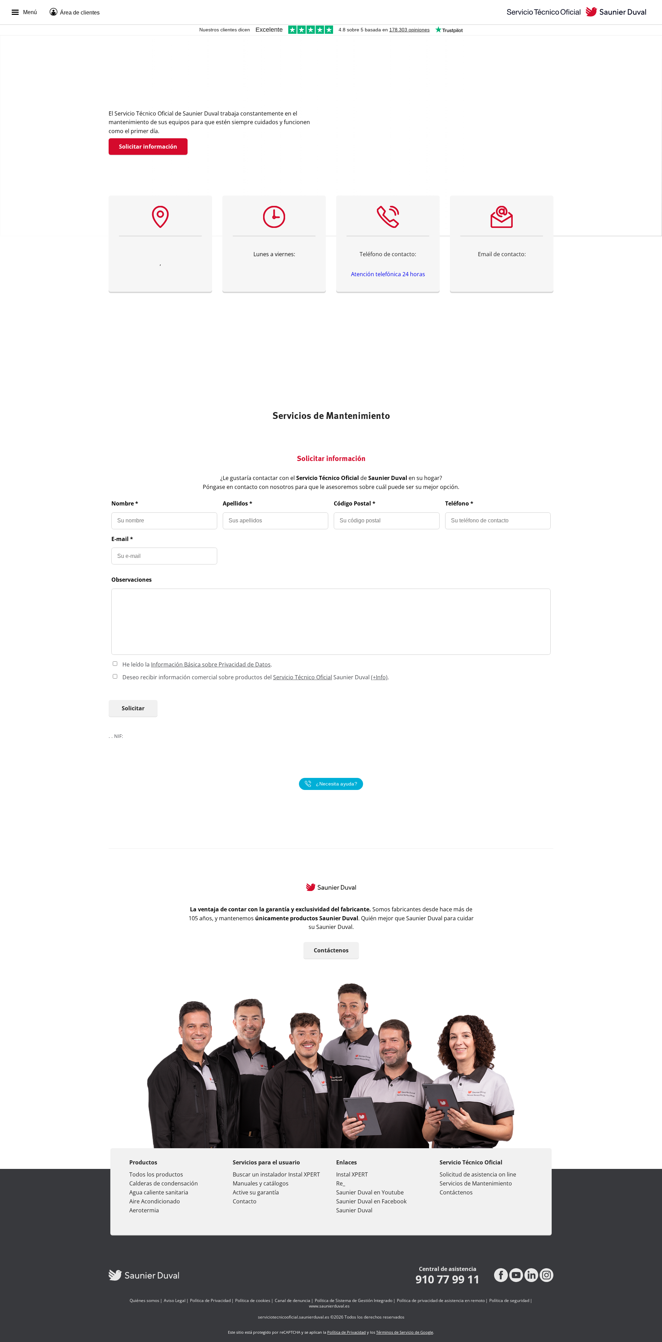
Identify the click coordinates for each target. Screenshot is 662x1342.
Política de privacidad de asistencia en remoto (441, 1300)
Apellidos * (237, 503)
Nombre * (124, 503)
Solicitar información (148, 146)
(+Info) (379, 677)
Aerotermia (144, 1210)
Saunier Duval (354, 1210)
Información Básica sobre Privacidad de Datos (211, 664)
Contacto (245, 1201)
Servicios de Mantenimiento (476, 1183)
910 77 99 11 (447, 1279)
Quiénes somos (144, 1300)
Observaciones (131, 579)
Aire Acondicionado (154, 1201)
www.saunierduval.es (329, 1306)
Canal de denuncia (292, 1300)
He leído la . (197, 664)
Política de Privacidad (210, 1300)
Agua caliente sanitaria (158, 1192)
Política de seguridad (509, 1300)
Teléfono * (459, 503)
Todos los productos (156, 1174)
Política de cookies (252, 1300)
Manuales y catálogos (261, 1183)
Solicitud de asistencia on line (478, 1174)
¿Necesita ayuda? (336, 784)
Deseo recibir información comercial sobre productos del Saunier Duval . (255, 677)
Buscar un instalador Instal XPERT (276, 1174)
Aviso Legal (174, 1300)
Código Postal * (354, 503)
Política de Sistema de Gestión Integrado (353, 1300)
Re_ (340, 1183)
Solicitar (133, 708)
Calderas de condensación (163, 1183)
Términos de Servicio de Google (404, 1332)
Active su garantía (256, 1192)
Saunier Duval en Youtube (370, 1192)
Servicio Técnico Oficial (302, 677)
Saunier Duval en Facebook (371, 1201)
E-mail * (122, 539)
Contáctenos (331, 950)
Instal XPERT (352, 1174)
